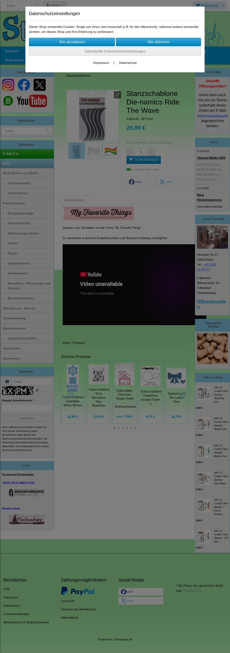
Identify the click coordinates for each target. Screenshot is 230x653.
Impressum (101, 62)
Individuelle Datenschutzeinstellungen (115, 51)
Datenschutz (128, 62)
